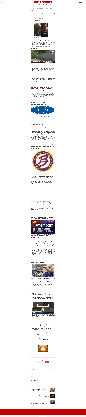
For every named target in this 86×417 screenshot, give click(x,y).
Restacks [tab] (35, 374)
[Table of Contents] (0, 208)
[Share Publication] (77, 2)
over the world (40, 354)
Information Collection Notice (43, 364)
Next (53, 369)
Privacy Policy (48, 364)
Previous (33, 369)
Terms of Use (46, 363)
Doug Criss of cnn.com (35, 237)
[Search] (76, 2)
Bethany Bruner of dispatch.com (37, 318)
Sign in (84, 2)
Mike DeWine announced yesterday (39, 88)
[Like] (31, 12)
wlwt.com (33, 66)
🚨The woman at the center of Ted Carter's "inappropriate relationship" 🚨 (37, 395)
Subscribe (80, 2)
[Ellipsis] (54, 380)
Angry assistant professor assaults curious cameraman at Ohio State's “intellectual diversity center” (40, 389)
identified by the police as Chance (48, 242)
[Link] (29, 47)
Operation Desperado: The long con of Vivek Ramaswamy (38, 401)
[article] (43, 391)
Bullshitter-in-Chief (40, 352)
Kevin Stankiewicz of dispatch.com (37, 124)
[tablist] (34, 374)
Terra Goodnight (34, 380)
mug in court (52, 353)
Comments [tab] (32, 374)
